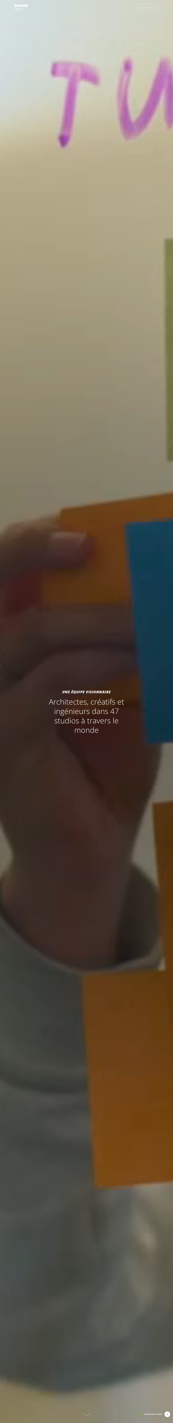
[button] (141, 1414)
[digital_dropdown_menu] (72, 7)
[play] (167, 1414)
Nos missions (47, 7)
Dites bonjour (147, 8)
